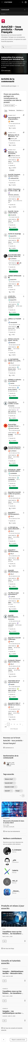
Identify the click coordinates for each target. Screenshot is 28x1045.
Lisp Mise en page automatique (13, 593)
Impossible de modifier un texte (13, 403)
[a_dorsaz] (5, 594)
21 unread (12, 170)
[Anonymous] (5, 403)
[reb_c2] (5, 360)
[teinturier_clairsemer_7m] (5, 190)
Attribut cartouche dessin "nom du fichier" (13, 340)
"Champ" (17, 791)
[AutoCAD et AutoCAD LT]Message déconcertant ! (14, 639)
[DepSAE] (5, 682)
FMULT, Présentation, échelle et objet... (14, 190)
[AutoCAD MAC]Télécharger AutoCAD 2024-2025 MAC (14, 572)
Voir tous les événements (12, 831)
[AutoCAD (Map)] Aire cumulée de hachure (14, 448)
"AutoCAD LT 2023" (9, 787)
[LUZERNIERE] (5, 471)
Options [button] (16, 105)
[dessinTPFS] (5, 235)
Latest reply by (12, 160)
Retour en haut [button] (3, 1039)
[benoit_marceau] (5, 426)
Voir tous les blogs (8, 948)
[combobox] (14, 47)
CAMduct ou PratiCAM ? (14, 319)
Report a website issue (18, 1040)
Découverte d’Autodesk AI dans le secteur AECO (13, 822)
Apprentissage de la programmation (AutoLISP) (14, 119)
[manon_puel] (5, 133)
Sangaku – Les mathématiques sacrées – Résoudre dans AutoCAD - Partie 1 (12, 1014)
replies (13, 168)
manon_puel (10, 763)
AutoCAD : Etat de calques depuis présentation (13, 212)
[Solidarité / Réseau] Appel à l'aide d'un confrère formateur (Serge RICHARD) (14, 662)
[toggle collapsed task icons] (19, 2)
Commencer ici (9, 748)
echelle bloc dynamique (11, 297)
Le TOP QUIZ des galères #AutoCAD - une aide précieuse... (14, 528)
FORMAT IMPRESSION (14, 276)
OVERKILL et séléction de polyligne (14, 380)
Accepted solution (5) (14, 633)
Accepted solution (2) (14, 314)
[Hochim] (5, 381)
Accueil (3, 14)
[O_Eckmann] (5, 256)
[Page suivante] (23, 795)
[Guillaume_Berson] (5, 150)
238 (6, 727)
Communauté (5, 10)
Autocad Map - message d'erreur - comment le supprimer (13, 427)
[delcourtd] (5, 340)
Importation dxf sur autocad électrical (14, 681)
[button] (23, 175)
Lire (4, 941)
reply (13, 292)
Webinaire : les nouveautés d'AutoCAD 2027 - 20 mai (14, 154)
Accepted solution (14, 229)
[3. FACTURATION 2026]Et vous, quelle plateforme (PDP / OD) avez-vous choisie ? (14, 361)
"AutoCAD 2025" (9, 783)
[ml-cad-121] (5, 212)
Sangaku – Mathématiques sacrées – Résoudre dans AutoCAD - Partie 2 (12, 973)
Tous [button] (5, 110)
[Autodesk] (8, 2)
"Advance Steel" (9, 779)
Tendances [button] (12, 110)
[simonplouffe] (5, 320)
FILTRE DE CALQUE (13, 234)
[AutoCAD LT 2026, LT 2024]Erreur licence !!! (14, 704)
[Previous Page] (5, 724)
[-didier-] (5, 116)
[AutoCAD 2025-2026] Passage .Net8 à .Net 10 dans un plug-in (14, 256)
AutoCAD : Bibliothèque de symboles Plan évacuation (13, 618)
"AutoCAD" (7, 791)
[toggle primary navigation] (2, 2)
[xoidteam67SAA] (5, 175)
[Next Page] (8, 726)
